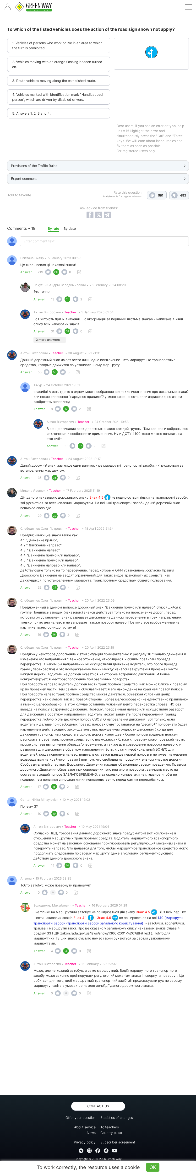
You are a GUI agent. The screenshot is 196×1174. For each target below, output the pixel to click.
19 (65, 446)
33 (40, 587)
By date (70, 228)
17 (39, 787)
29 (40, 516)
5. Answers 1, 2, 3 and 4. (31, 113)
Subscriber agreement (117, 1142)
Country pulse (111, 1132)
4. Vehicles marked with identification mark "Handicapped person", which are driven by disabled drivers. (57, 96)
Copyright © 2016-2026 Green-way (98, 1159)
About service (85, 1127)
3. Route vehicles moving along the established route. (54, 81)
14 (52, 865)
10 (39, 814)
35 (40, 478)
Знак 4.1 (80, 918)
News (91, 1132)
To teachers (109, 1127)
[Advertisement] (98, 1046)
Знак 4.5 (96, 497)
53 (40, 372)
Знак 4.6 (104, 918)
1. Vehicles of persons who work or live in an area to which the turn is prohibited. (57, 45)
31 (52, 331)
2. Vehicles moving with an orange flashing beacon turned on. (57, 64)
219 (40, 272)
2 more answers (48, 340)
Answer (26, 272)
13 (52, 299)
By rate (53, 228)
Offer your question (80, 1117)
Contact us (98, 1106)
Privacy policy (85, 1142)
